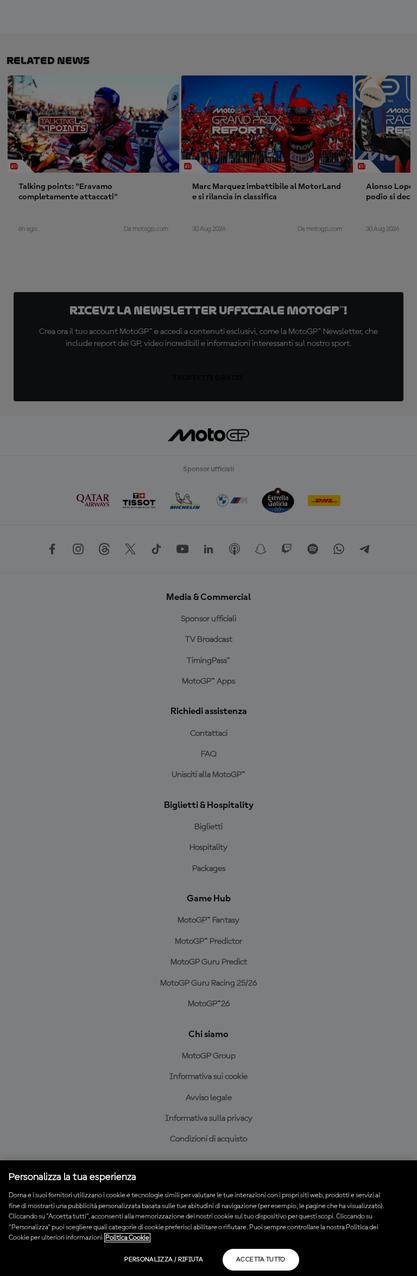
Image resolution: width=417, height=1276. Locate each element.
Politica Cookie (127, 1237)
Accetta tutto (261, 1259)
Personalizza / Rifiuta (163, 1259)
